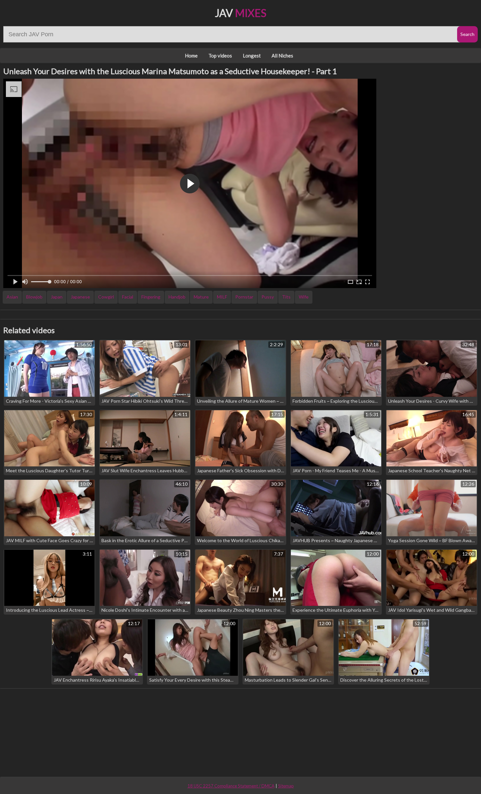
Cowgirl (106, 297)
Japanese (80, 297)
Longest (252, 55)
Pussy (267, 297)
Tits (286, 297)
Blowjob (34, 297)
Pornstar (244, 297)
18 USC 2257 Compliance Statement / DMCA (231, 785)
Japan (56, 297)
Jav (240, 13)
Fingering (150, 297)
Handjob (177, 297)
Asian (12, 297)
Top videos (220, 55)
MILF (222, 297)
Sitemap (286, 785)
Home (191, 55)
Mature (201, 297)
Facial (127, 297)
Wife (304, 297)
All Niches (282, 55)
